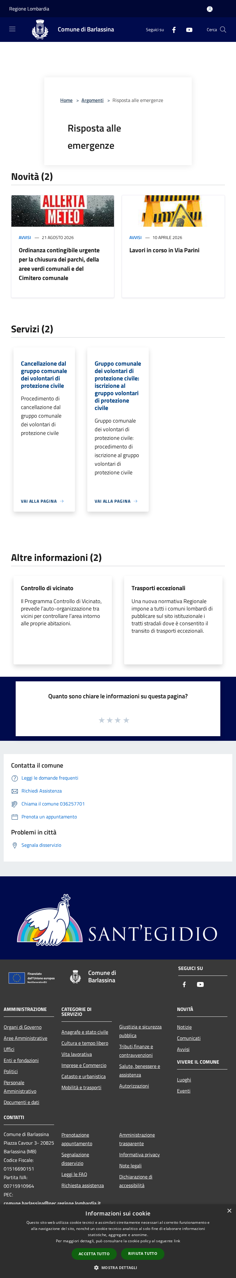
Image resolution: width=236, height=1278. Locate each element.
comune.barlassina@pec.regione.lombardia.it (52, 1203)
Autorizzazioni (134, 1085)
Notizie (184, 1027)
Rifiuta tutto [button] (142, 1253)
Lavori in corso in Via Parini (164, 250)
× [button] (229, 1211)
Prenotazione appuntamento (76, 1139)
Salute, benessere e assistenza (139, 1070)
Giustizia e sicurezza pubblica (140, 1031)
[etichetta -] (127, 720)
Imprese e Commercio (83, 1065)
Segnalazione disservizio (75, 1159)
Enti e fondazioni (21, 1060)
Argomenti (92, 100)
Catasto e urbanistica (83, 1076)
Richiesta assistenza (82, 1185)
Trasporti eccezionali (158, 588)
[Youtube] (187, 29)
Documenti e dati (21, 1102)
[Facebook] (171, 29)
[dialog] (118, 1241)
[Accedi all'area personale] (209, 9)
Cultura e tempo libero (84, 1043)
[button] (118, 1267)
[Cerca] (223, 29)
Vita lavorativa (76, 1054)
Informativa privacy (139, 1154)
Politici (11, 1071)
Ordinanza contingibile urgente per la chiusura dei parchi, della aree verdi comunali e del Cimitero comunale (59, 263)
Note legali (130, 1165)
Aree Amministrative (25, 1038)
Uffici (9, 1049)
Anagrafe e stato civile (84, 1032)
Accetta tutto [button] (94, 1253)
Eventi (184, 1090)
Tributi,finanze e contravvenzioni (136, 1051)
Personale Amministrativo (20, 1087)
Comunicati (189, 1038)
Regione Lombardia (29, 8)
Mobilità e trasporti (81, 1087)
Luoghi (184, 1079)
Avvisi (25, 237)
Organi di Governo (22, 1027)
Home (66, 100)
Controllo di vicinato (47, 588)
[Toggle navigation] (12, 29)
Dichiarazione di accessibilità (135, 1181)
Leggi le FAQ (74, 1174)
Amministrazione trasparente (137, 1139)
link (177, 1241)
